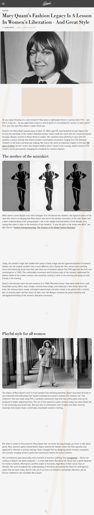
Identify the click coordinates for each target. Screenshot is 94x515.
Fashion (5, 10)
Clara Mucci (9, 28)
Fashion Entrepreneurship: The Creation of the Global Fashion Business (44, 227)
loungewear (72, 457)
